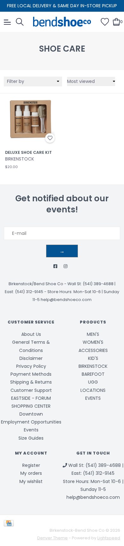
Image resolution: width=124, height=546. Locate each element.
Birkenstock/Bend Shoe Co (36, 283)
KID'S (93, 358)
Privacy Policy (31, 366)
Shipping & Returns (31, 382)
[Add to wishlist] (50, 138)
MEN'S (93, 334)
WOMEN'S (93, 342)
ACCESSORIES (93, 350)
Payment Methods (31, 374)
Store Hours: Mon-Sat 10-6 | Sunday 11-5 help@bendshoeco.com (93, 489)
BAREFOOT (93, 374)
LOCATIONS (93, 390)
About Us (31, 334)
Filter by (15, 81)
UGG (93, 382)
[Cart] (116, 21)
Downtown (31, 414)
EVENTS (93, 398)
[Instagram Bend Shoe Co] (65, 266)
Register (31, 465)
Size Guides (31, 438)
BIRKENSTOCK (93, 366)
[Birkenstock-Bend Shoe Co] (62, 22)
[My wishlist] (105, 21)
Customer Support (31, 390)
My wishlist (31, 481)
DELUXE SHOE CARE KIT (28, 152)
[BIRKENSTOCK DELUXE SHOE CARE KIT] (31, 119)
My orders (31, 473)
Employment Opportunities (31, 422)
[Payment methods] (10, 523)
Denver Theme (52, 538)
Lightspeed (108, 538)
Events (31, 430)
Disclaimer (31, 358)
